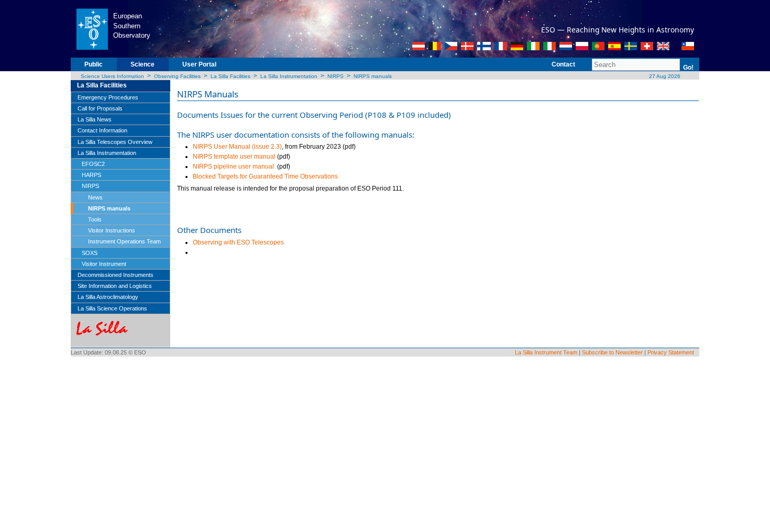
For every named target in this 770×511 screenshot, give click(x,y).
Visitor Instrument (104, 264)
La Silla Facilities (230, 76)
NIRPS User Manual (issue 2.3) (237, 146)
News (95, 197)
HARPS (91, 175)
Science (142, 64)
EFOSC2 (93, 164)
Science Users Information (112, 76)
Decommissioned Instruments (115, 275)
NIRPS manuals (373, 76)
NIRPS (335, 76)
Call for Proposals (100, 108)
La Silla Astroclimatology (108, 297)
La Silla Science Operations (112, 308)
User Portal (199, 64)
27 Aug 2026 (663, 76)
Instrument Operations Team (124, 241)
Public (93, 64)
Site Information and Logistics (115, 286)
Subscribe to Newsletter (612, 352)
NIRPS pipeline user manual (233, 166)
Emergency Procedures (108, 97)
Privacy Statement (670, 352)
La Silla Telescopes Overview (115, 142)
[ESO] (92, 28)
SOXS (89, 253)
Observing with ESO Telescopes (238, 242)
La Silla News (95, 119)
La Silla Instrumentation (288, 76)
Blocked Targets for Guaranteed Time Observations (265, 176)
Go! (688, 67)
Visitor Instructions (111, 230)
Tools (95, 219)
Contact (563, 64)
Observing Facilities (177, 76)
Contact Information (102, 130)
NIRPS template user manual (234, 156)
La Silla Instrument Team (546, 352)
